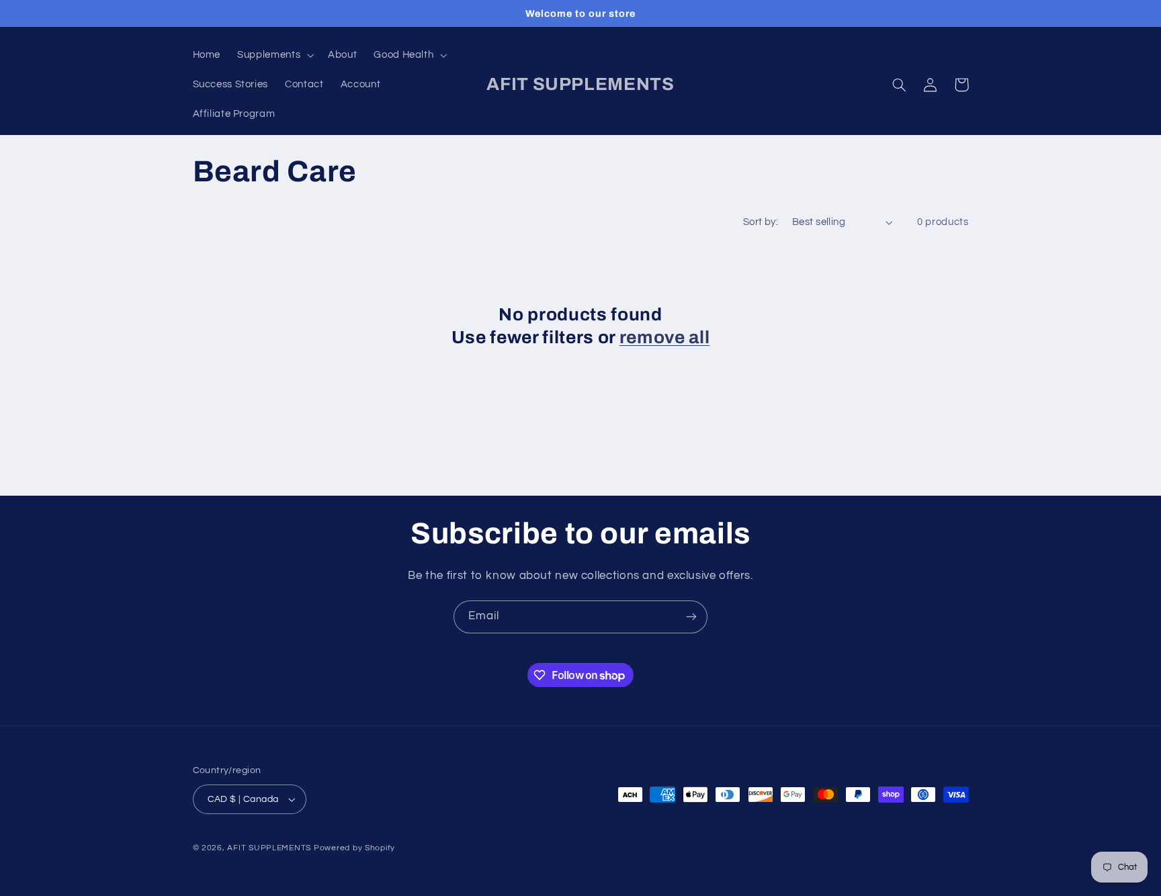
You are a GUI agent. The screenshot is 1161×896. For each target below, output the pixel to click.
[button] (274, 55)
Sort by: (760, 222)
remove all (664, 337)
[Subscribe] (691, 616)
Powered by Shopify (354, 848)
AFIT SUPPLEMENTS (269, 848)
